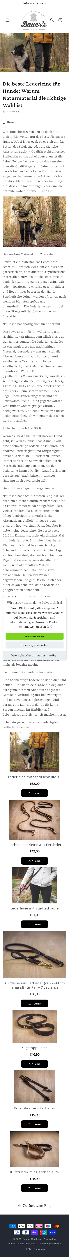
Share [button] (10, 122)
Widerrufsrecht (26, 1243)
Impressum (40, 1249)
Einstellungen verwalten (34, 645)
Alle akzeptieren (34, 636)
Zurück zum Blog (37, 1206)
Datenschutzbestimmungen (29, 655)
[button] (7, 20)
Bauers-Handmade (33, 1239)
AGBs (52, 655)
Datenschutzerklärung (50, 1243)
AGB (28, 1249)
